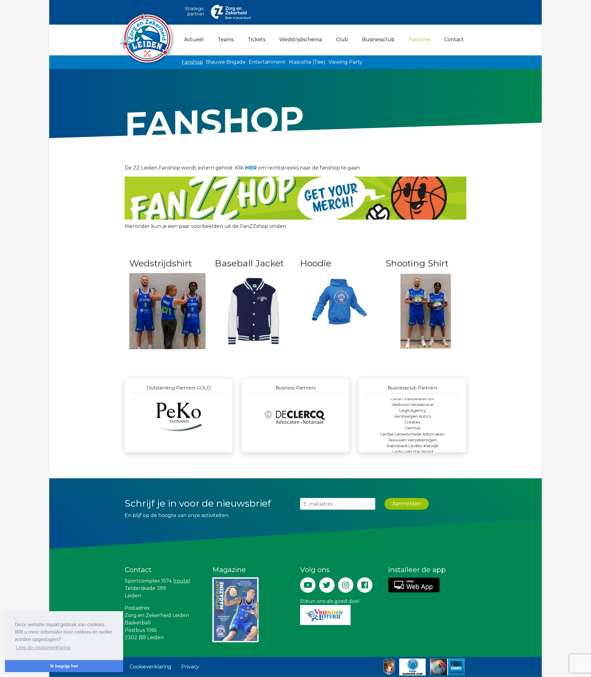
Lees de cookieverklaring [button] (43, 647)
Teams (226, 39)
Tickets (256, 39)
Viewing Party (345, 62)
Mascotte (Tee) (307, 62)
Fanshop (192, 62)
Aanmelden (406, 504)
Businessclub (378, 39)
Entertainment (267, 62)
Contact (454, 39)
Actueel (194, 39)
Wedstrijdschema (300, 39)
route (182, 581)
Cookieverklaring (150, 667)
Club (342, 39)
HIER (251, 168)
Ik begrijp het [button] (64, 665)
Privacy (190, 667)
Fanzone (421, 39)
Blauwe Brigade (226, 62)
